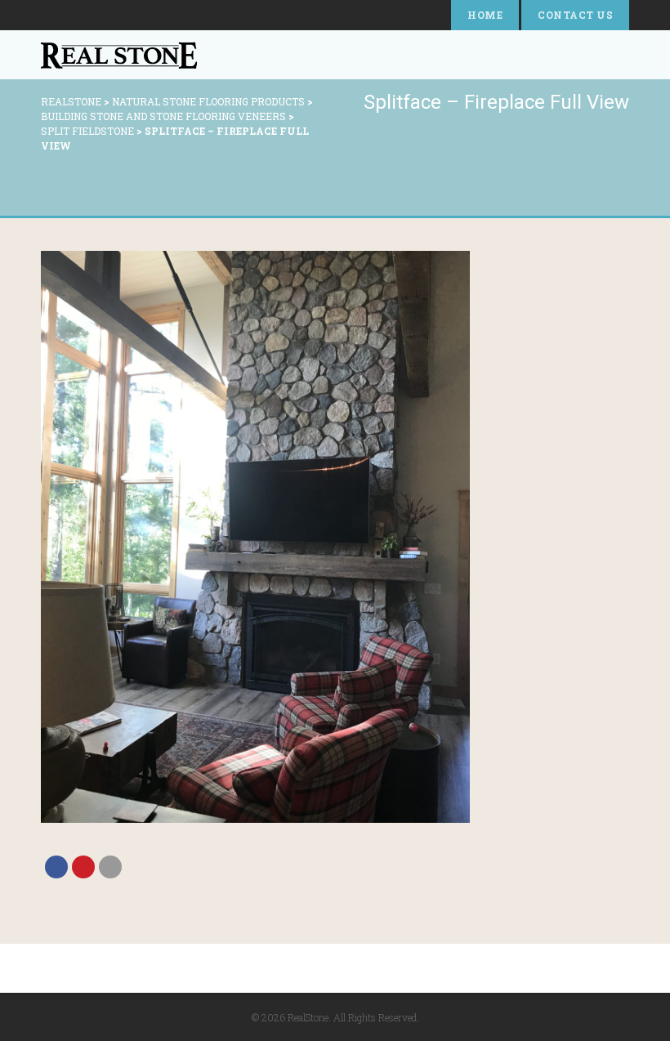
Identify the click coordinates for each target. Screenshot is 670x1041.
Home (484, 14)
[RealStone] (119, 54)
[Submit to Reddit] (83, 867)
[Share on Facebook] (56, 867)
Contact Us (575, 14)
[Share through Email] (110, 867)
